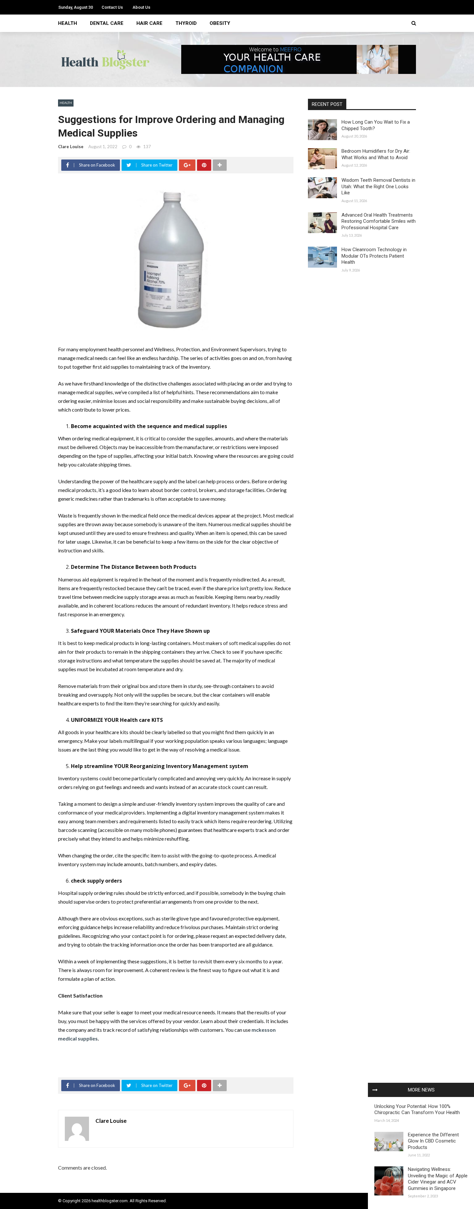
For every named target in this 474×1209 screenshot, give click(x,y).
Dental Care (106, 23)
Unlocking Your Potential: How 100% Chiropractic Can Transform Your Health (417, 1109)
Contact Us (112, 7)
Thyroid (186, 23)
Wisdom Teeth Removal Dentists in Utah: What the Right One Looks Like (378, 186)
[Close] (375, 1090)
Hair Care (149, 23)
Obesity (220, 23)
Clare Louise (71, 146)
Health (67, 23)
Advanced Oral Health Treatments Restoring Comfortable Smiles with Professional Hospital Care (378, 221)
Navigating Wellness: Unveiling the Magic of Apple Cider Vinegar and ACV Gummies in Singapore (438, 1178)
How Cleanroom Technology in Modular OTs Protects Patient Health (374, 256)
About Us (141, 7)
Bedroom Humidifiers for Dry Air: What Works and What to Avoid (375, 154)
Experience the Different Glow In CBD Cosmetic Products (433, 1141)
